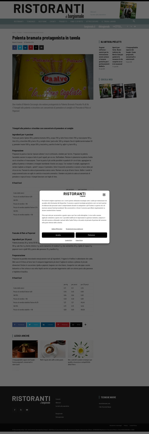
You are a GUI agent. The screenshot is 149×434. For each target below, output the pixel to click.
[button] (104, 195)
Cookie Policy (68, 240)
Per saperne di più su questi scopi (74, 229)
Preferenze (91, 235)
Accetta (58, 235)
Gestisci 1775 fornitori (57, 229)
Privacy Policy (79, 240)
